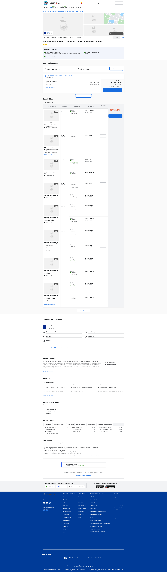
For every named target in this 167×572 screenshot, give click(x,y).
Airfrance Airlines (66, 508)
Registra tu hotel (117, 497)
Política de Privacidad (94, 505)
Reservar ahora (112, 89)
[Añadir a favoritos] (122, 37)
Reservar (115, 116)
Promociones (116, 499)
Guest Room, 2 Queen (49, 123)
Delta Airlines (65, 546)
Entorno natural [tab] (70, 424)
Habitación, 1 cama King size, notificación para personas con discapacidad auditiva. (51, 219)
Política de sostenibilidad (95, 529)
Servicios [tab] (72, 37)
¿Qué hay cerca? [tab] (48, 424)
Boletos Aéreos (81, 499)
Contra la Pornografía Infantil (95, 520)
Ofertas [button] (79, 7)
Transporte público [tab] (91, 424)
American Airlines (66, 520)
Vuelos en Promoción (82, 505)
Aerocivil (91, 517)
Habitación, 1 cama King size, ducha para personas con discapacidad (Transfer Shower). (51, 298)
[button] (60, 68)
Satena (64, 529)
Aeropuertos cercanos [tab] (80, 424)
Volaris (64, 538)
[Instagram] (50, 503)
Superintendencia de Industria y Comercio (98, 511)
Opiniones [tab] (53, 37)
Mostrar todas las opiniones (51, 348)
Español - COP (86, 3)
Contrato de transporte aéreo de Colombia (97, 531)
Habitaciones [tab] (46, 37)
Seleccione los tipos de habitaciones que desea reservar (115, 110)
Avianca (64, 496)
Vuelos (46, 7)
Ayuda (92, 3)
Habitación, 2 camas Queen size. (50, 172)
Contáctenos (116, 512)
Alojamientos (55, 7)
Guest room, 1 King (48, 147)
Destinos (79, 517)
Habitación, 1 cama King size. (51, 195)
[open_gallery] (63, 24)
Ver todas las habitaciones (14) (83, 96)
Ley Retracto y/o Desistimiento (96, 526)
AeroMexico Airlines (67, 511)
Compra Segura (93, 508)
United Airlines (66, 514)
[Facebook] (44, 503)
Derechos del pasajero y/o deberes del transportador (100, 523)
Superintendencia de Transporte (96, 514)
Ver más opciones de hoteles (83, 475)
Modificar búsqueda (116, 68)
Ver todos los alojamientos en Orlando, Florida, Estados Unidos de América (64, 11)
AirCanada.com (66, 523)
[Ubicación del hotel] (114, 18)
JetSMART (65, 543)
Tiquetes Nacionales (82, 508)
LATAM (64, 502)
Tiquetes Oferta (81, 511)
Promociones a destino (118, 502)
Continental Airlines (67, 517)
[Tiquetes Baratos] (46, 3)
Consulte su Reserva (118, 507)
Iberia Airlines (65, 505)
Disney (72, 7)
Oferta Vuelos (80, 502)
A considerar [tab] (78, 37)
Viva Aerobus (65, 535)
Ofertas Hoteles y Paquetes (119, 505)
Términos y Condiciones (94, 499)
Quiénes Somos (93, 496)
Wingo (64, 540)
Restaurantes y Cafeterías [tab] (59, 424)
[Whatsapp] (47, 510)
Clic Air (64, 532)
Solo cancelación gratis (50, 102)
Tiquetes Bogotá (81, 496)
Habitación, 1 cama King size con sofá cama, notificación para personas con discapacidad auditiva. (51, 245)
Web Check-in (117, 509)
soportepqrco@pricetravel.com (86, 566)
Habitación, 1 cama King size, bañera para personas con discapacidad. (51, 272)
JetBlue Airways (66, 526)
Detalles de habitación (50, 87)
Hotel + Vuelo (64, 7)
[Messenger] (44, 510)
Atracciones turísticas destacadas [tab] (105, 424)
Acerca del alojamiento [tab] (63, 37)
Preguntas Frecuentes (118, 515)
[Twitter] (47, 503)
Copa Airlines (65, 499)
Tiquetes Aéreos (81, 514)
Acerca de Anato (93, 502)
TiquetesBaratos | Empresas (119, 495)
